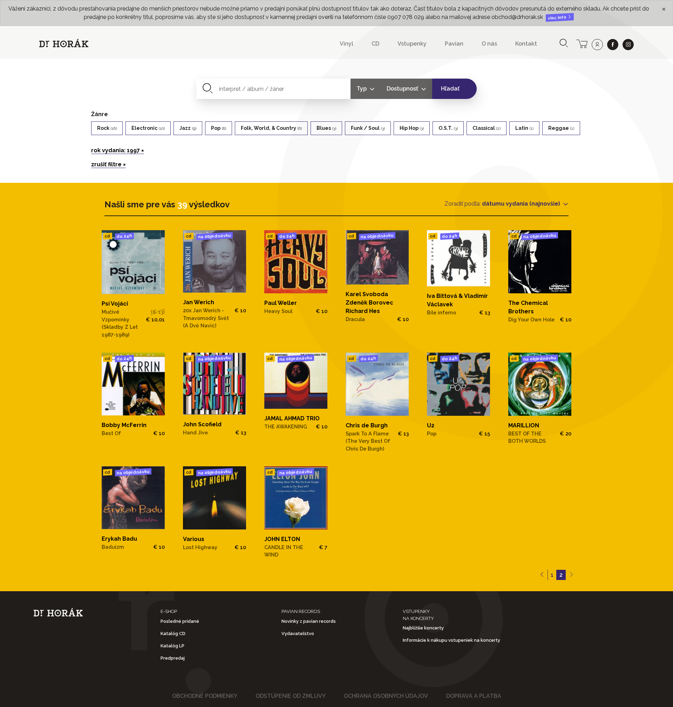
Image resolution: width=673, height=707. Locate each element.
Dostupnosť (403, 88)
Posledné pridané (180, 621)
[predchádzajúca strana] (542, 575)
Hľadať (450, 88)
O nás (489, 43)
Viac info (557, 18)
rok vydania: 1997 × (117, 150)
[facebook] (612, 44)
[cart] (581, 43)
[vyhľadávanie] (563, 43)
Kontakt (526, 43)
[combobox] (273, 89)
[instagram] (628, 44)
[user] (597, 44)
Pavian (454, 43)
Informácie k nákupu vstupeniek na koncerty (451, 640)
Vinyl (346, 43)
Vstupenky (412, 43)
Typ (362, 88)
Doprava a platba (473, 696)
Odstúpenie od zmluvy (291, 696)
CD (375, 43)
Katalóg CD (173, 633)
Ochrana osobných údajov (386, 696)
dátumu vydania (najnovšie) (522, 203)
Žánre (99, 114)
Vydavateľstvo (297, 633)
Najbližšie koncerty (423, 628)
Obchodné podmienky (204, 696)
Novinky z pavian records (308, 621)
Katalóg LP (172, 645)
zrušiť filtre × (108, 164)
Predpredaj (173, 658)
